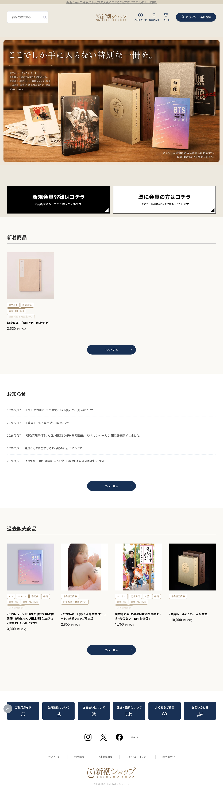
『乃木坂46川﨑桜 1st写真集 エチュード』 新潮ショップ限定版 (83, 616)
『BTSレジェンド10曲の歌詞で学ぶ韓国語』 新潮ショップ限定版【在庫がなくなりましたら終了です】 (30, 618)
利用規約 (79, 756)
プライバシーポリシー (137, 756)
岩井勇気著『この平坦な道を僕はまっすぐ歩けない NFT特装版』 (138, 616)
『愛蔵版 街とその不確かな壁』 (189, 614)
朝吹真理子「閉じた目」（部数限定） (28, 323)
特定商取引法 (105, 756)
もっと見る (111, 350)
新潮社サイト (169, 756)
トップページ (53, 756)
